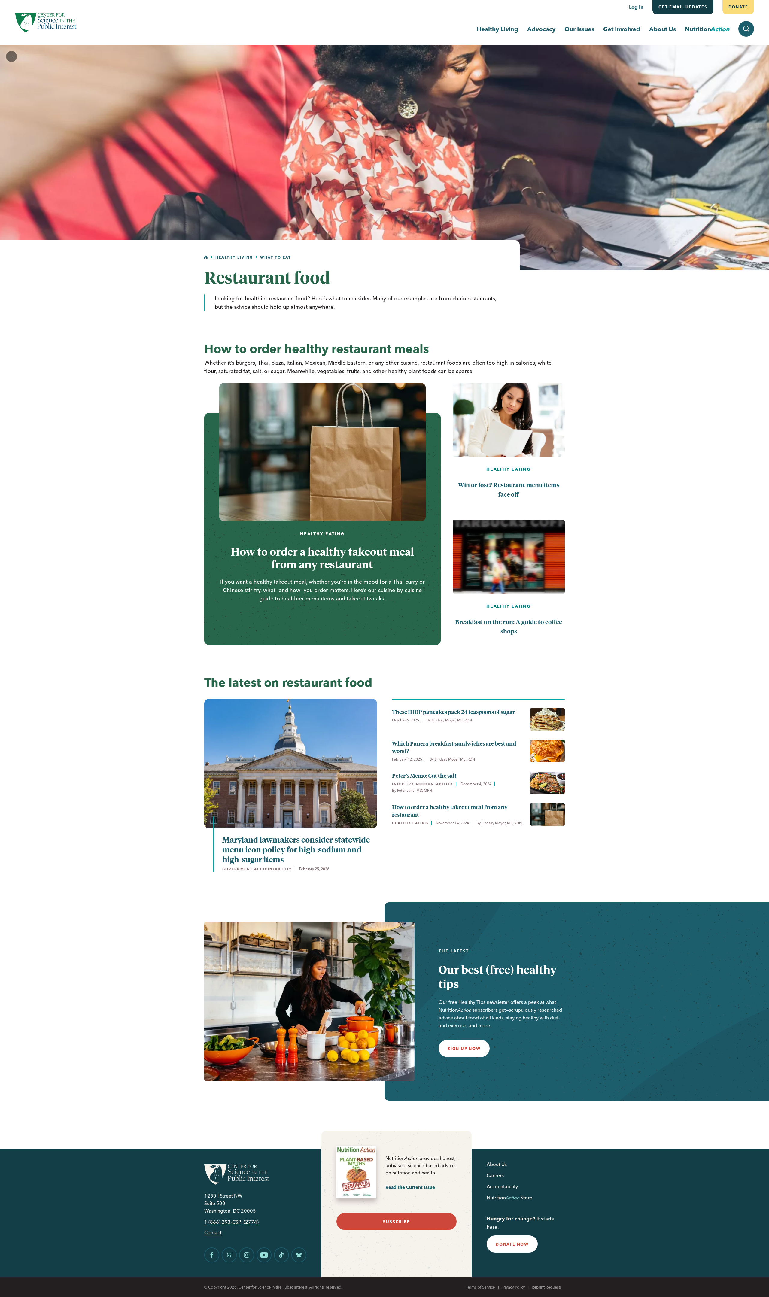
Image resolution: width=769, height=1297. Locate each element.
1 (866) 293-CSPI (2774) (231, 1222)
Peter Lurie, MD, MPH (414, 790)
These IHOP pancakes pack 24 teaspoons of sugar (453, 711)
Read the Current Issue (410, 1187)
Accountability (502, 1186)
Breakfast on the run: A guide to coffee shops (508, 626)
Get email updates (682, 7)
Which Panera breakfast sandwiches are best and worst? (454, 747)
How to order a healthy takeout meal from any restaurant (322, 557)
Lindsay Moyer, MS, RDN (452, 720)
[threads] (229, 1254)
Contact (212, 1232)
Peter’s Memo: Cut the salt (424, 775)
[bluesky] (298, 1254)
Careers (495, 1175)
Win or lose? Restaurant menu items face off (508, 489)
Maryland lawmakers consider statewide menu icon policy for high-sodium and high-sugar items (296, 849)
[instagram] (246, 1254)
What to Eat (275, 257)
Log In (636, 7)
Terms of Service (480, 1287)
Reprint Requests (547, 1287)
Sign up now (464, 1048)
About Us (662, 29)
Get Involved (621, 29)
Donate (738, 7)
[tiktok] (281, 1254)
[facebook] (211, 1254)
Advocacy (541, 29)
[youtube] (264, 1254)
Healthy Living (497, 29)
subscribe (396, 1221)
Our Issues (579, 29)
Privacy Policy (513, 1287)
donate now (512, 1244)
